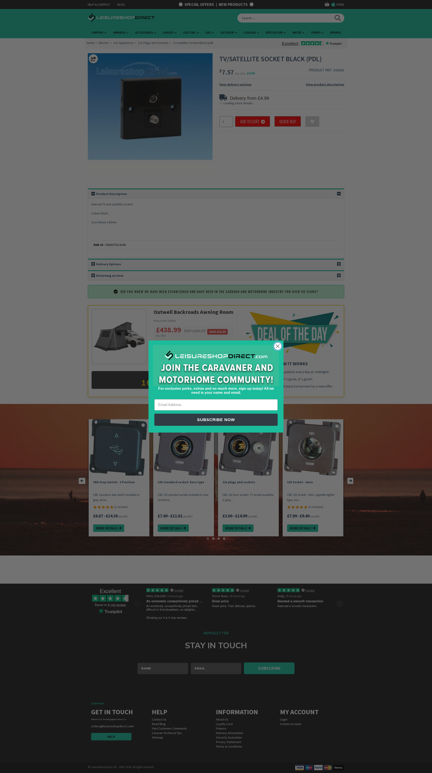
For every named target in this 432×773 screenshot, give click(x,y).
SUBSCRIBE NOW (216, 419)
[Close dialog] (278, 346)
